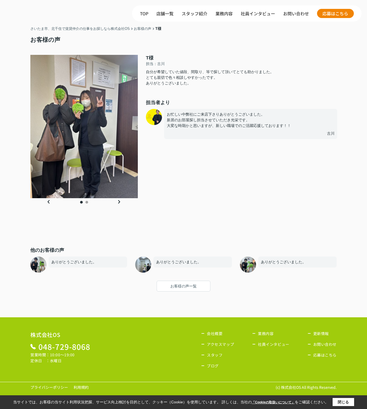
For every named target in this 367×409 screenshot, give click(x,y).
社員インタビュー (258, 13)
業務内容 (224, 13)
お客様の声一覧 (183, 286)
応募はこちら (335, 13)
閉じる (343, 402)
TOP (144, 13)
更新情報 (321, 333)
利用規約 (81, 387)
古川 (333, 133)
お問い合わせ (296, 13)
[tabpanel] (84, 126)
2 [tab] (86, 202)
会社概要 (214, 333)
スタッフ (214, 355)
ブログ (213, 365)
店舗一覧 (165, 13)
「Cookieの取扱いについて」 (273, 402)
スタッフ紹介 (194, 13)
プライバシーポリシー (49, 387)
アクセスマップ (220, 344)
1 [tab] (81, 202)
